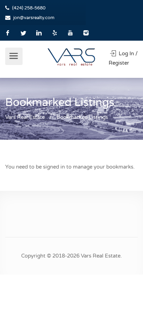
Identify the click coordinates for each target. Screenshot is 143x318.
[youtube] (70, 33)
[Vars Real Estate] (71, 57)
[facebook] (8, 33)
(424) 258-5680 (28, 8)
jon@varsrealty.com (33, 18)
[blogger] (54, 33)
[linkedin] (39, 33)
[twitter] (23, 33)
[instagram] (86, 33)
